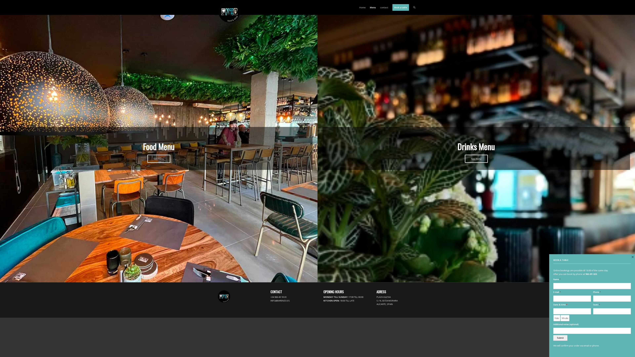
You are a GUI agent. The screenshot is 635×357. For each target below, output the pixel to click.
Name (557, 279)
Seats (596, 304)
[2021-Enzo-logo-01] (229, 11)
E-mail (557, 292)
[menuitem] (362, 7)
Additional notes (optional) (566, 324)
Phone (597, 292)
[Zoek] (414, 7)
